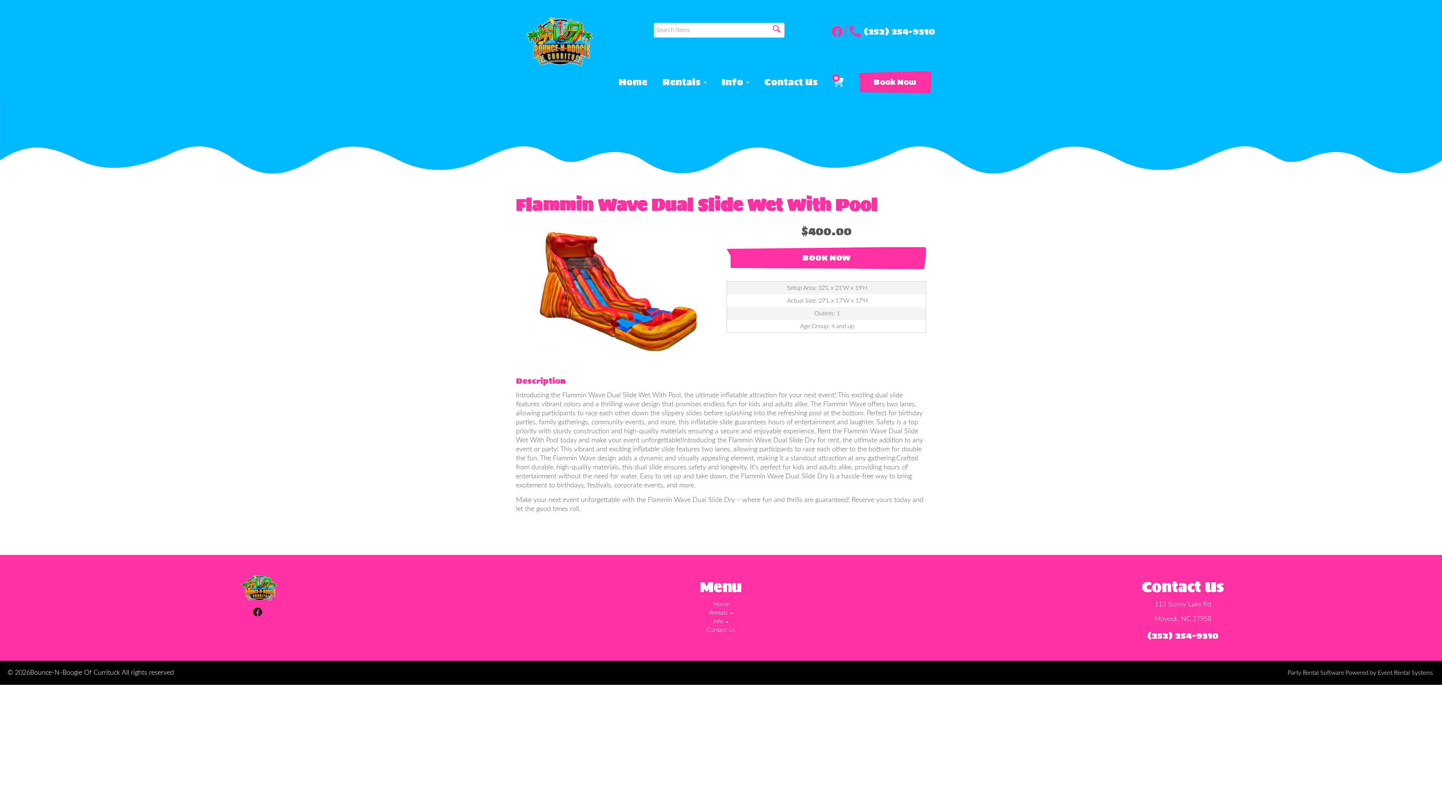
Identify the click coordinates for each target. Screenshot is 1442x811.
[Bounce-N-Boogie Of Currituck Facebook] (838, 31)
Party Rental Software (1316, 673)
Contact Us (791, 82)
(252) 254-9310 (899, 31)
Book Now (894, 82)
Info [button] (733, 82)
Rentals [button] (682, 82)
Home (632, 82)
